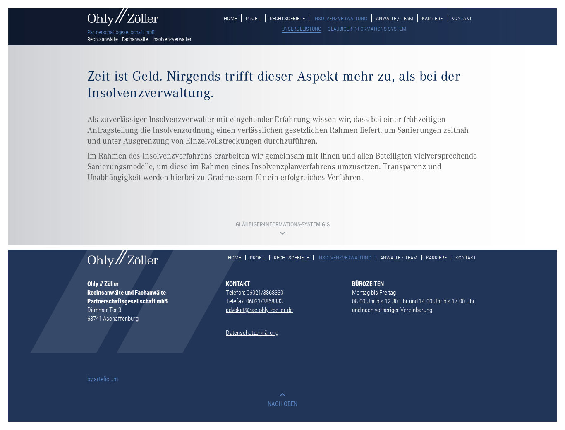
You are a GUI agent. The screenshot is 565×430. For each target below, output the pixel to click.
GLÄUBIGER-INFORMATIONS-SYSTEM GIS (283, 225)
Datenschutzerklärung (252, 332)
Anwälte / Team (394, 18)
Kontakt (461, 18)
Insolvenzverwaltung (340, 18)
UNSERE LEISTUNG (301, 28)
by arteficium (102, 379)
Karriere (432, 18)
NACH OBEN (282, 403)
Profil (253, 18)
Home (230, 18)
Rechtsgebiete (287, 18)
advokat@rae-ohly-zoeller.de (259, 309)
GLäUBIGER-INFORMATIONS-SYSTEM (367, 28)
